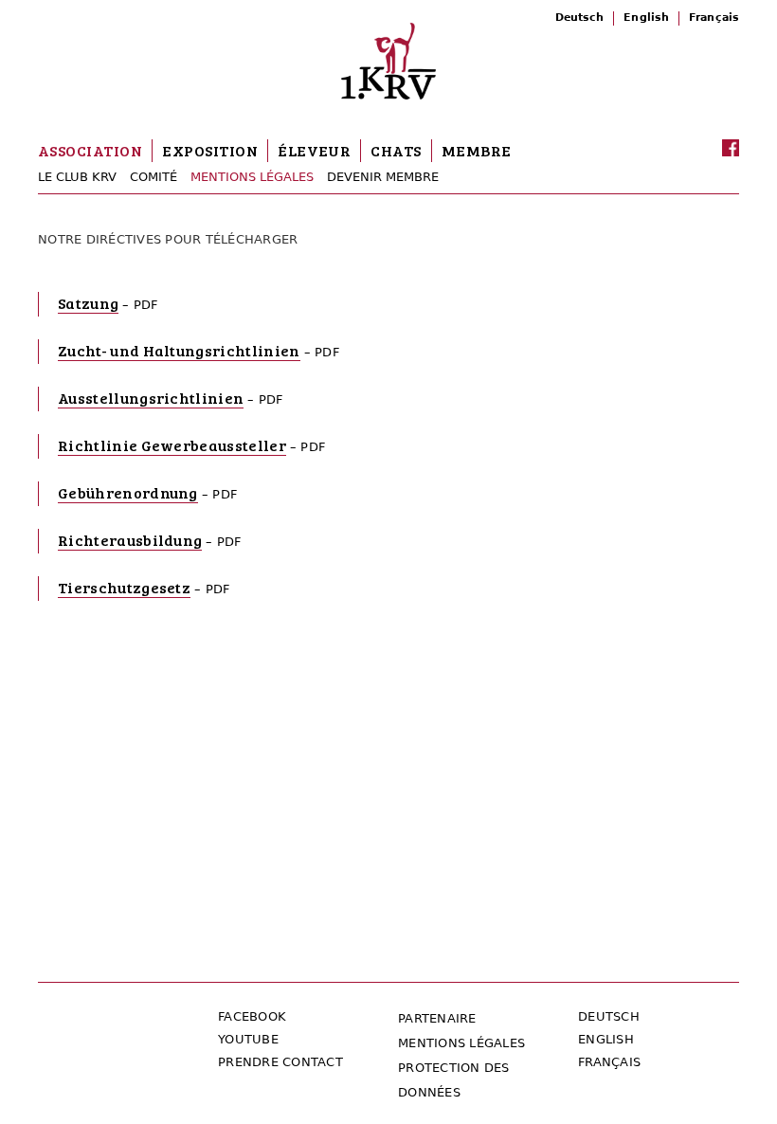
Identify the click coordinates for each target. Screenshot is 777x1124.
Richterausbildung (130, 540)
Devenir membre (383, 177)
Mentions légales (252, 177)
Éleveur (314, 150)
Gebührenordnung (128, 492)
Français (714, 17)
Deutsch (580, 17)
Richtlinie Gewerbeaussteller (172, 445)
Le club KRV (77, 177)
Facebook (252, 1016)
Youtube (248, 1039)
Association (90, 150)
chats (395, 150)
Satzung (88, 303)
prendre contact (280, 1062)
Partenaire (437, 1018)
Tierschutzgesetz (124, 587)
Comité (153, 177)
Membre (477, 150)
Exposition (210, 150)
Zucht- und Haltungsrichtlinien (179, 350)
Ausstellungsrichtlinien (151, 398)
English (646, 17)
